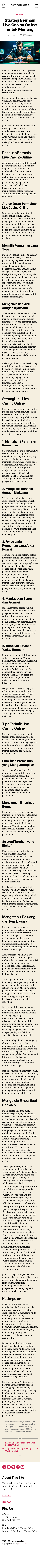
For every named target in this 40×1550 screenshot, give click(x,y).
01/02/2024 (27, 35)
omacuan (6, 1502)
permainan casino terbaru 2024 (17, 1429)
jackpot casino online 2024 (20, 1427)
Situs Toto (6, 1495)
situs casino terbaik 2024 (26, 1432)
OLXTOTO (22, 1543)
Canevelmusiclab (20, 5)
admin (15, 35)
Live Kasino (20, 15)
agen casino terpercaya (14, 1422)
